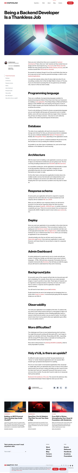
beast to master (39, 294)
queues (46, 289)
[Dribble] (70, 466)
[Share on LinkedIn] (72, 65)
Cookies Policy (19, 470)
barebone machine (43, 229)
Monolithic (52, 163)
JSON (50, 199)
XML (44, 199)
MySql (51, 135)
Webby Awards (60, 65)
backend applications (34, 76)
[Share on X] (72, 69)
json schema (61, 210)
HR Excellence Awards (46, 69)
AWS (45, 231)
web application (40, 102)
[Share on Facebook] (72, 62)
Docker (39, 239)
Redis (44, 136)
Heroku (52, 232)
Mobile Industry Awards (55, 67)
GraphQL (42, 206)
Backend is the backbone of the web (38, 377)
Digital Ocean (53, 231)
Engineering (17, 65)
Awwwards (51, 65)
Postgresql (58, 135)
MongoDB (38, 136)
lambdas (53, 289)
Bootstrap (46, 262)
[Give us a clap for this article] (72, 74)
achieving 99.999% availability (53, 342)
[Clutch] (72, 466)
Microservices (62, 163)
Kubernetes (31, 239)
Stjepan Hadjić (11, 62)
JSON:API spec (50, 206)
